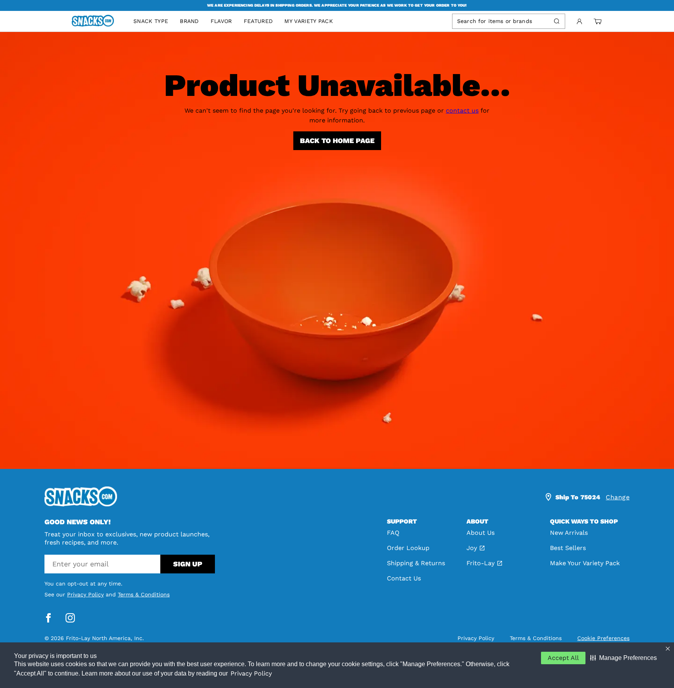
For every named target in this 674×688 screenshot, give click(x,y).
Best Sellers (568, 548)
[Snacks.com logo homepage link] (97, 21)
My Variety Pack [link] (308, 21)
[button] (623, 658)
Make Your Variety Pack (585, 563)
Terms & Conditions (144, 594)
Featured (258, 21)
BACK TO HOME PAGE (337, 140)
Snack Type (150, 21)
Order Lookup (408, 548)
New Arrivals (569, 532)
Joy (471, 548)
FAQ (393, 532)
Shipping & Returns (416, 563)
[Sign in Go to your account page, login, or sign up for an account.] (579, 21)
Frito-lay (480, 563)
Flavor (221, 21)
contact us (462, 110)
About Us (480, 532)
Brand (189, 21)
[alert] (337, 5)
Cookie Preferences (603, 638)
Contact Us (404, 578)
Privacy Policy (251, 673)
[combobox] (501, 21)
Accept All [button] (563, 657)
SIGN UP (187, 564)
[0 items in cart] (597, 21)
